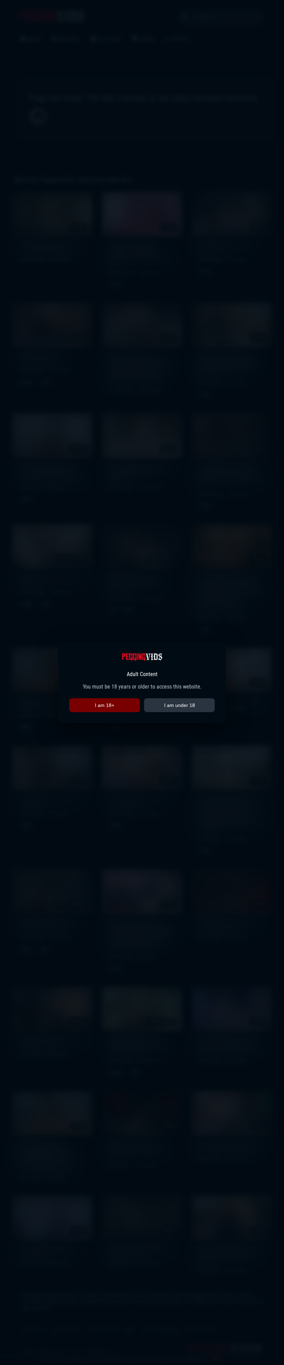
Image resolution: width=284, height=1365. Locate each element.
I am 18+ (104, 705)
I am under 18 (179, 705)
